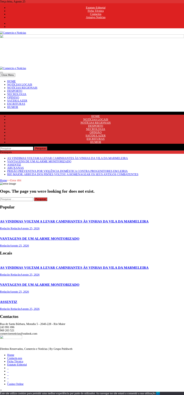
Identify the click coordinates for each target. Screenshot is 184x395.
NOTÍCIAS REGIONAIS (22, 87)
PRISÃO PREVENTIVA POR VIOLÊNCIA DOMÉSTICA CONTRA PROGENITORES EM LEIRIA (67, 171)
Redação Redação (10, 228)
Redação (5, 245)
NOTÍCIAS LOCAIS (19, 84)
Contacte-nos (14, 358)
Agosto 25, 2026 (30, 228)
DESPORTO (14, 90)
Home (3, 180)
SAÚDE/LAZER (17, 100)
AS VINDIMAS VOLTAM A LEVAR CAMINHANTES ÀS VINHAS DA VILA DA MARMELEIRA (67, 158)
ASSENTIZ (14, 164)
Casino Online (15, 384)
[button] (1, 390)
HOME (11, 81)
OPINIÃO (13, 97)
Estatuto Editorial (95, 7)
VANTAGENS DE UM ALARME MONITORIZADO (39, 161)
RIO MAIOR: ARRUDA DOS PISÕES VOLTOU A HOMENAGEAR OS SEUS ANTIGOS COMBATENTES (72, 174)
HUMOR (12, 107)
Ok (158, 393)
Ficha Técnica (96, 10)
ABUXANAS (15, 167)
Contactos (95, 14)
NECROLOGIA (16, 94)
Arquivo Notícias (95, 17)
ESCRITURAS (16, 103)
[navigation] (92, 94)
